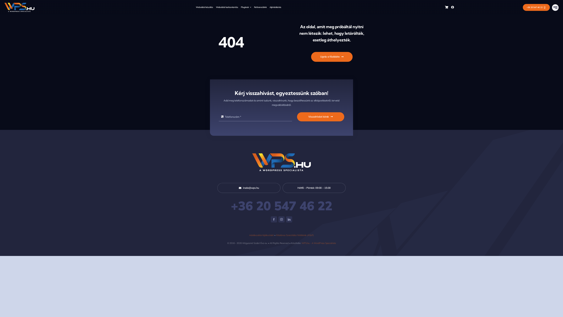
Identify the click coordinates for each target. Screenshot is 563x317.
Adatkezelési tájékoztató (261, 235)
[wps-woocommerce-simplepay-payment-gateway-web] (281, 154)
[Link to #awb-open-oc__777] (555, 7)
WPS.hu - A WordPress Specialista (319, 243)
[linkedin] (289, 219)
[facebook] (274, 219)
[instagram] (281, 219)
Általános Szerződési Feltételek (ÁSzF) (295, 235)
